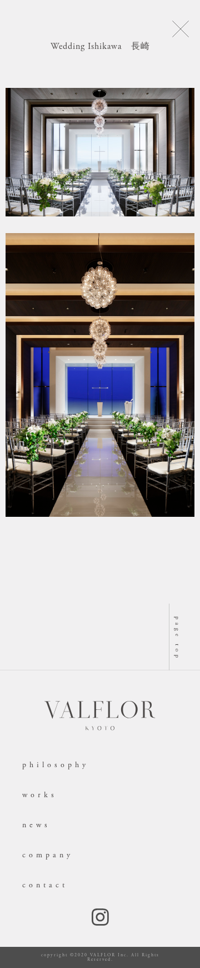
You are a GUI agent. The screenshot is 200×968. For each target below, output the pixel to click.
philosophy (55, 765)
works (39, 795)
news (36, 825)
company (47, 855)
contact (45, 885)
